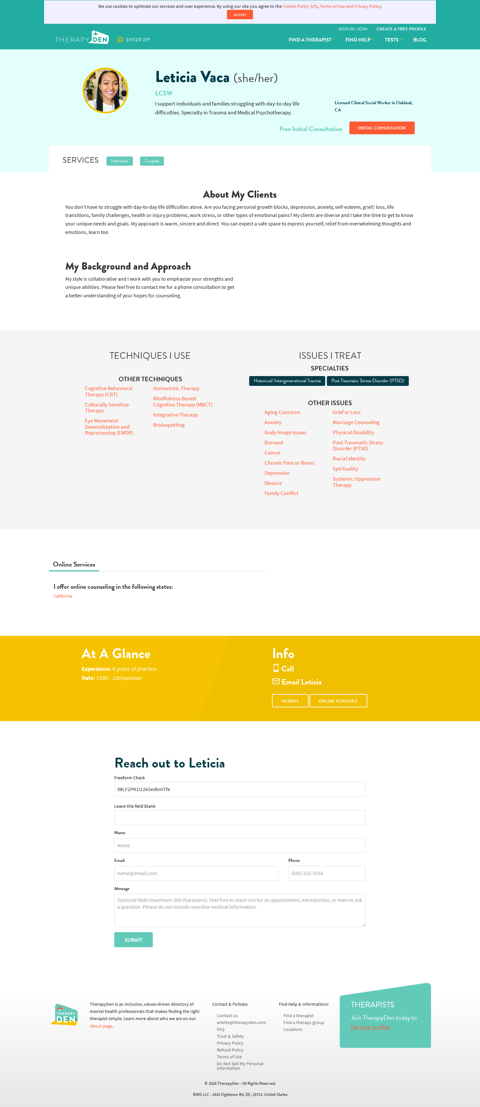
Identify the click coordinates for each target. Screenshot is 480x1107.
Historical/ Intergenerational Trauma (287, 380)
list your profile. (371, 1027)
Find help (358, 39)
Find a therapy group (303, 1022)
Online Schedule (338, 701)
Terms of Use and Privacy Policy (350, 6)
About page (101, 1026)
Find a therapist (310, 39)
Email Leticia (301, 682)
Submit (133, 940)
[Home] (83, 39)
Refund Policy (230, 1050)
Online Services (74, 564)
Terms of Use (229, 1057)
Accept (240, 14)
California (63, 596)
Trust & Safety (230, 1036)
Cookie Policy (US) (300, 6)
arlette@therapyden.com (241, 1022)
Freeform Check (129, 778)
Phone (294, 861)
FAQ (220, 1029)
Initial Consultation (382, 128)
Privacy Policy (230, 1043)
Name (119, 833)
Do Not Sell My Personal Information (240, 1066)
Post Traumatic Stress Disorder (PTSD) (367, 380)
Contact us (227, 1016)
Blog (419, 39)
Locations (292, 1029)
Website (290, 701)
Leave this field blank (134, 806)
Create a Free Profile (401, 29)
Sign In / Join (353, 29)
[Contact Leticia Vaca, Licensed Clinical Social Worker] (105, 90)
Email (119, 861)
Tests (392, 39)
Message (121, 889)
